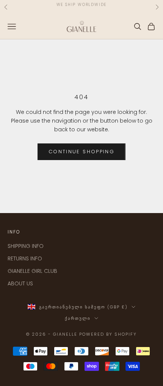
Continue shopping (81, 151)
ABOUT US (20, 283)
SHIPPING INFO (26, 246)
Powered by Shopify (108, 334)
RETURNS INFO (25, 258)
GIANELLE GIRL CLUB (32, 271)
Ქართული (78, 318)
